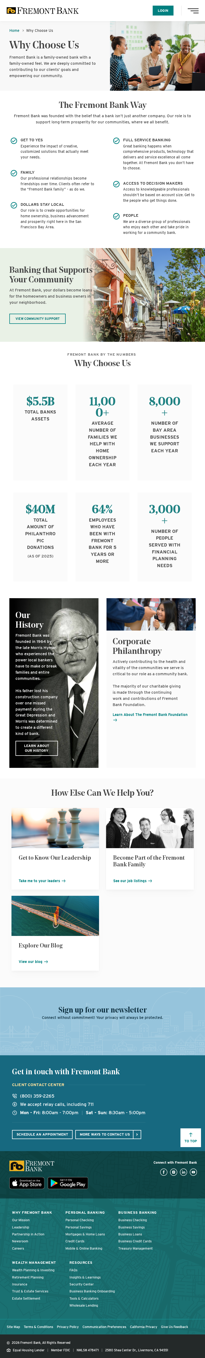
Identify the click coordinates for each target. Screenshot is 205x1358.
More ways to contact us (105, 1134)
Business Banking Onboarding (92, 1291)
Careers (18, 1248)
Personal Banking (85, 1212)
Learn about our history (36, 748)
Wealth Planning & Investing (33, 1270)
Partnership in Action (28, 1234)
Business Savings (131, 1227)
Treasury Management (135, 1248)
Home (14, 30)
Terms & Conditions (38, 1327)
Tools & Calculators (83, 1298)
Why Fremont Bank (32, 1212)
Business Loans (130, 1234)
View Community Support (37, 319)
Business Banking (137, 1212)
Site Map (13, 1327)
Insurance (19, 1284)
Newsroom (20, 1241)
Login (163, 11)
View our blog (31, 961)
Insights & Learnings (85, 1277)
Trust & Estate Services (30, 1291)
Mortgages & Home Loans (85, 1234)
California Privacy (143, 1327)
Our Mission (21, 1220)
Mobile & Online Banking (83, 1248)
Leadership (20, 1227)
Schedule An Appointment (42, 1134)
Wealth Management (34, 1262)
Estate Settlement (26, 1298)
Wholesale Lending (83, 1305)
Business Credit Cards (135, 1241)
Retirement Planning (28, 1277)
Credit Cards (74, 1241)
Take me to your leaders (40, 881)
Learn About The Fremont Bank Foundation (150, 714)
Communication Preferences (104, 1327)
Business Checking (132, 1220)
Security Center (81, 1284)
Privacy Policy (68, 1327)
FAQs (73, 1270)
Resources (81, 1262)
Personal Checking (79, 1220)
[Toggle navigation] (194, 10)
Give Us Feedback (174, 1327)
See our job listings (130, 881)
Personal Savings (78, 1227)
